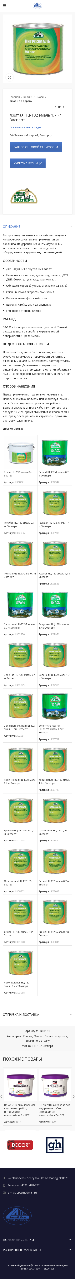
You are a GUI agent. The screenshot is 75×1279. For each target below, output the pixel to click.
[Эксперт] (24, 196)
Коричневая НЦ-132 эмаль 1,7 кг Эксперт (54, 781)
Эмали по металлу (38, 1040)
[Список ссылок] (37, 1178)
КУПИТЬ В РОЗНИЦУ (28, 163)
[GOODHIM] (54, 1145)
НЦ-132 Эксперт (42, 1046)
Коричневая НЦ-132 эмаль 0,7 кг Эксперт (20, 781)
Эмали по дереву (21, 101)
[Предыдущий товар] (56, 107)
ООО (18, 1265)
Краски (28, 97)
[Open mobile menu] (4, 6)
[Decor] (20, 1145)
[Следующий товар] (63, 107)
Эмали (40, 97)
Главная (15, 97)
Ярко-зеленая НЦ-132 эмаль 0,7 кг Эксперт (16, 984)
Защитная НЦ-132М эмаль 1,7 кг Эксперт (54, 626)
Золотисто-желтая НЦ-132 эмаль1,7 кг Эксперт (19, 727)
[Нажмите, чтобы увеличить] (9, 77)
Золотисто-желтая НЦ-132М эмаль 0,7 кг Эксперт (51, 729)
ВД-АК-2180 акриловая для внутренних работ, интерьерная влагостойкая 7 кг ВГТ (54, 1110)
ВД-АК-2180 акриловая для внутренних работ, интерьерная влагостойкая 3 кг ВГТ (19, 1110)
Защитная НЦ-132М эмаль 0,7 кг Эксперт (19, 626)
